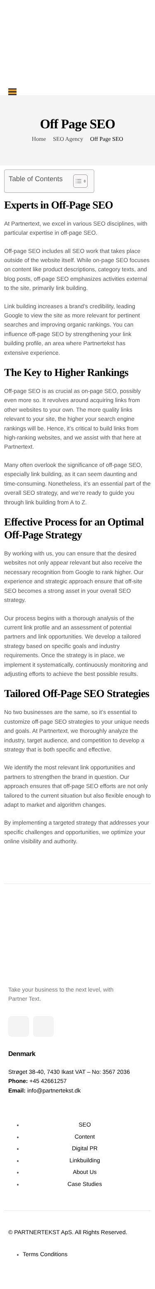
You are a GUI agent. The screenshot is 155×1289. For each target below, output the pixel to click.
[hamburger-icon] (12, 91)
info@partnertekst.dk (54, 1090)
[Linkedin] (18, 1026)
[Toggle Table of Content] (76, 181)
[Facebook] (43, 1026)
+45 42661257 (48, 1081)
